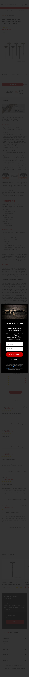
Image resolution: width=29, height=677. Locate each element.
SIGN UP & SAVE (14, 354)
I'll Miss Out (14, 359)
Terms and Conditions (14, 366)
